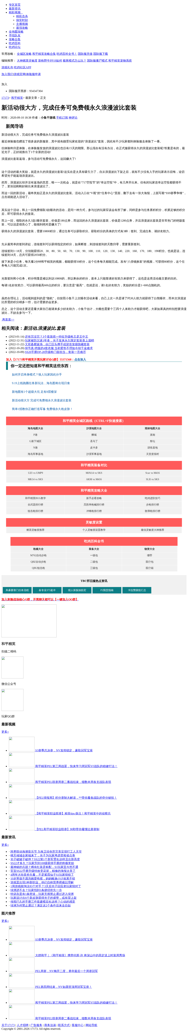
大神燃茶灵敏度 (27, 60)
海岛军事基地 (35, 454)
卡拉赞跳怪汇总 (137, 590)
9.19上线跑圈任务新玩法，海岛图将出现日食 (41, 383)
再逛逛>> (8, 319)
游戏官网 (20, 74)
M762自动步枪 (38, 555)
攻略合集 (15, 39)
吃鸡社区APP (22, 67)
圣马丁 (94, 441)
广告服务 (36, 1025)
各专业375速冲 (47, 590)
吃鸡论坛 (15, 47)
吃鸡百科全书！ (67, 53)
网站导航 (91, 1025)
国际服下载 (100, 53)
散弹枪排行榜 (152, 511)
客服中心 (78, 1025)
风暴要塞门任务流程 (17, 590)
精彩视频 (16, 12)
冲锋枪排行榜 (94, 511)
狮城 (94, 434)
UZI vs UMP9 (35, 473)
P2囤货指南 (106, 590)
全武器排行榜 (35, 504)
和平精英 (17, 97)
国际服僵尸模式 (97, 60)
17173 (5, 97)
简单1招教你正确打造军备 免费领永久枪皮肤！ (42, 409)
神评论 (73, 117)
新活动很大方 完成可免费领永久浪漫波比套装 (42, 400)
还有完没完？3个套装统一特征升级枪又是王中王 (56, 336)
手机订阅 (62, 117)
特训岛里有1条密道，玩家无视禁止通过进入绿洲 (42, 893)
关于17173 (8, 1025)
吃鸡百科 (15, 43)
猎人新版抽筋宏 (77, 590)
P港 (35, 434)
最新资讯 (15, 8)
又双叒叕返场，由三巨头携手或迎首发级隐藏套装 (57, 344)
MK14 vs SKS (35, 479)
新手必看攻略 (94, 498)
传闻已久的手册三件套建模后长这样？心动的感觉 (42, 901)
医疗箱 (149, 568)
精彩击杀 (22, 16)
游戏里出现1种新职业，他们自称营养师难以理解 (42, 882)
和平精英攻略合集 (44, 53)
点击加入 (80, 359)
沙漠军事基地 (94, 454)
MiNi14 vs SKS (94, 473)
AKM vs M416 (94, 479)
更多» (5, 731)
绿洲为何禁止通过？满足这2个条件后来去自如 (40, 905)
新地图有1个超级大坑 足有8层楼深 (34, 391)
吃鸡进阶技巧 (152, 498)
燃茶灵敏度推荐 (35, 530)
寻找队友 (15, 35)
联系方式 (64, 1025)
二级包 (94, 561)
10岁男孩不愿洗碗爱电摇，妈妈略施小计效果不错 (42, 878)
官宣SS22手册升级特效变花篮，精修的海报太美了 (42, 870)
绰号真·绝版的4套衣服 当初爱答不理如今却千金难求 (59, 348)
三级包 (94, 568)
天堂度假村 (152, 454)
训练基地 (152, 447)
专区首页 (15, 4)
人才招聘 (22, 1025)
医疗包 (149, 561)
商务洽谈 (50, 1025)
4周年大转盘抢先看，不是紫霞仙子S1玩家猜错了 (42, 874)
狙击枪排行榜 (35, 511)
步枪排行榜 (152, 504)
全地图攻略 (16, 31)
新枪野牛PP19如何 (50, 60)
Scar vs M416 (152, 473)
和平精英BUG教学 (35, 498)
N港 (35, 447)
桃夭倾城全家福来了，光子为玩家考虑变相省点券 (42, 855)
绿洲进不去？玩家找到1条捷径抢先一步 (36, 890)
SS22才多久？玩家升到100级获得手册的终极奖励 (42, 863)
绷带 (149, 555)
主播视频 (22, 23)
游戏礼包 (7, 67)
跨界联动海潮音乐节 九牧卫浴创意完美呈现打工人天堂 (46, 851)
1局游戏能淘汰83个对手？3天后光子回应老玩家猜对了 (45, 886)
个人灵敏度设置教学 (94, 530)
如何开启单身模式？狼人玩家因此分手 (37, 374)
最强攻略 (22, 27)
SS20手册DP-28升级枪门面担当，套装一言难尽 (55, 352)
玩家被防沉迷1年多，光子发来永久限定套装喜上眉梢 (59, 340)
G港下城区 (35, 441)
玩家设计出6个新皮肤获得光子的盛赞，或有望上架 (43, 897)
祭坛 (152, 441)
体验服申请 (33, 74)
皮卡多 (94, 447)
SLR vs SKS (152, 479)
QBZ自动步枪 (38, 561)
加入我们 (7, 74)
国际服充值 (85, 53)
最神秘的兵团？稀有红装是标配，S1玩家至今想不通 (44, 867)
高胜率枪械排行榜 (94, 504)
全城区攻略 (24, 53)
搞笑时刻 (22, 20)
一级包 (94, 555)
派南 (152, 434)
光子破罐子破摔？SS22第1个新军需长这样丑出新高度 (45, 859)
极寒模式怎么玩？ (74, 60)
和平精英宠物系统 (120, 60)
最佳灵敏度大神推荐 (152, 530)
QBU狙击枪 (38, 568)
